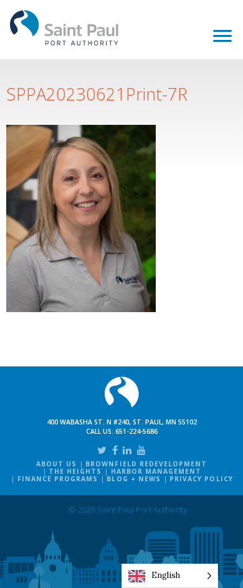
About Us (56, 463)
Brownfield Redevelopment (146, 463)
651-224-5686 (136, 431)
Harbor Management (156, 471)
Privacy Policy (201, 478)
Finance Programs (57, 478)
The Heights (75, 471)
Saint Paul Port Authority (64, 28)
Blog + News (133, 478)
